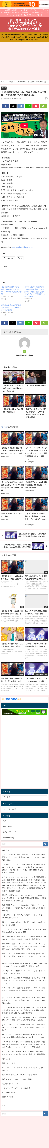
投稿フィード (8, 826)
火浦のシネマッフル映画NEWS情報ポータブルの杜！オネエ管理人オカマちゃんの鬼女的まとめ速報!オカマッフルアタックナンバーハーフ (24, 980)
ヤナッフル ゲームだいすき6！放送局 (16, 1088)
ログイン (6, 821)
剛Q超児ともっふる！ (10, 1083)
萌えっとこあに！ (8, 1063)
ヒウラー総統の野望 (9, 1092)
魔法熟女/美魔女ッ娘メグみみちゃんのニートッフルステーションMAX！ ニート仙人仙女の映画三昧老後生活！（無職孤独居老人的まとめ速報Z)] (24, 897)
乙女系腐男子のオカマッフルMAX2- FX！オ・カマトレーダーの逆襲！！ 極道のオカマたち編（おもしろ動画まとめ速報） (24, 907)
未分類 (4, 88)
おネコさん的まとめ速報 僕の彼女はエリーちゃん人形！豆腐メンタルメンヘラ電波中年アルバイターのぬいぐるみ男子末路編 (23, 857)
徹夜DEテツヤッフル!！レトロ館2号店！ (17, 1079)
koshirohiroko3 (24, 355)
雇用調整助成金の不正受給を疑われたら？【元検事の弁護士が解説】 (11, 307)
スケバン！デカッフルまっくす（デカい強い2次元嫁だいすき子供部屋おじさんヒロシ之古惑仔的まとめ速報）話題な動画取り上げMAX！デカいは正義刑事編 (24, 1010)
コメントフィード (9, 832)
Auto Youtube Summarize (22, 247)
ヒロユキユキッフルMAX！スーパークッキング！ (20, 1075)
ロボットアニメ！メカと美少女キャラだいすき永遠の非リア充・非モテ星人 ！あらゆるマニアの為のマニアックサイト (24, 956)
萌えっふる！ (7, 1059)
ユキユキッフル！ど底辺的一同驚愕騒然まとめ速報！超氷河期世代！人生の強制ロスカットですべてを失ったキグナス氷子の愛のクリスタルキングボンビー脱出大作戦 (23, 1044)
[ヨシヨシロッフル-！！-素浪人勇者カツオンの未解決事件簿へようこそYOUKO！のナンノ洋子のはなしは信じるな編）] (23, 1027)
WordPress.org (8, 837)
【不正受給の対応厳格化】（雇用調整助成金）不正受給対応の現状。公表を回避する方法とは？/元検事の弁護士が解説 (34, 291)
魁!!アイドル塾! (8, 1097)
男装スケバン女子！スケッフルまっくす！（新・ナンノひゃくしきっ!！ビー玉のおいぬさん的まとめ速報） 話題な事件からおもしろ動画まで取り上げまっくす (24, 946)
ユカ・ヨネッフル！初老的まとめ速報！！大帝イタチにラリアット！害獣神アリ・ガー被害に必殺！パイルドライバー (23, 990)
